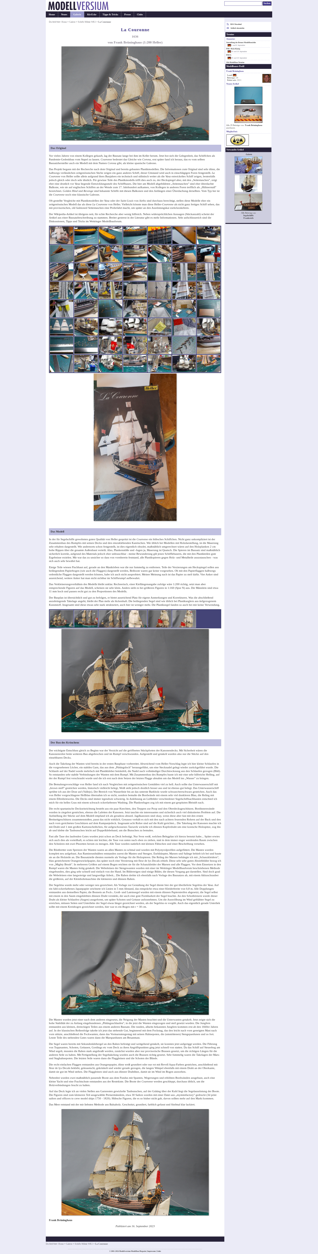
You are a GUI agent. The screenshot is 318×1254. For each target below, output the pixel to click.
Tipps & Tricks (110, 14)
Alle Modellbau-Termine (235, 62)
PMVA (228, 55)
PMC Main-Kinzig (233, 49)
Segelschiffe (248, 215)
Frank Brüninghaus (253, 125)
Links (159, 1251)
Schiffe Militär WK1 (87, 22)
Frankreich (248, 218)
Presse (127, 14)
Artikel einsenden (237, 28)
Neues (64, 14)
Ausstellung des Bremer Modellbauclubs (241, 42)
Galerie (77, 14)
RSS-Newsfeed (236, 24)
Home (52, 14)
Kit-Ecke (91, 14)
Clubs (140, 14)
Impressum (151, 1251)
